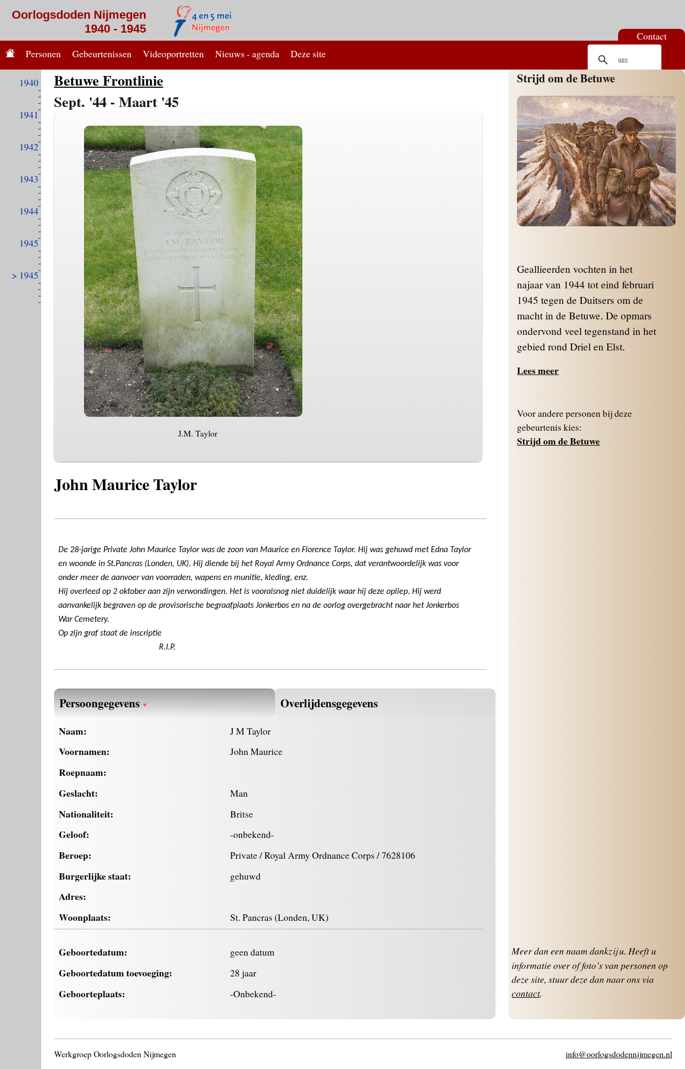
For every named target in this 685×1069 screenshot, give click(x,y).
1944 (29, 210)
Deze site (308, 53)
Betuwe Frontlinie (108, 80)
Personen (43, 53)
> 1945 (25, 275)
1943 (29, 178)
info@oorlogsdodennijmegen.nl (619, 1053)
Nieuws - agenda (247, 53)
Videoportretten (173, 53)
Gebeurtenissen (102, 53)
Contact (652, 35)
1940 (29, 82)
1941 (29, 114)
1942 (29, 146)
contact (526, 993)
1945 (29, 242)
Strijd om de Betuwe (566, 78)
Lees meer (538, 370)
